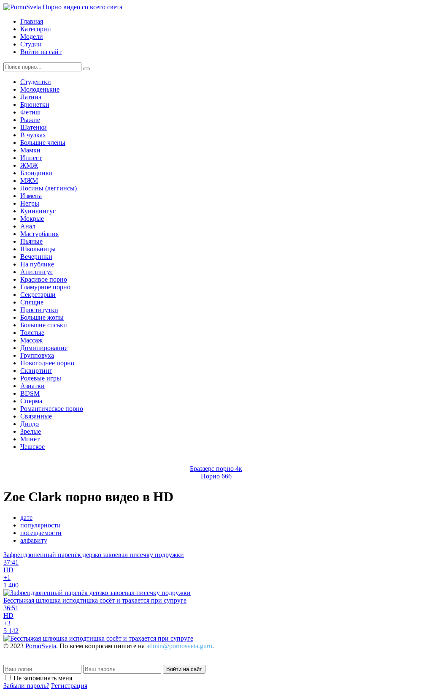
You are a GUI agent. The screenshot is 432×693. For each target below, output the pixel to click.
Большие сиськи (43, 325)
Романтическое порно (51, 408)
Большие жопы (42, 317)
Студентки (35, 81)
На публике (37, 264)
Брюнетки (34, 104)
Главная (31, 21)
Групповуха (37, 355)
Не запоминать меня (43, 678)
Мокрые (32, 218)
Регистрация (69, 685)
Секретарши (38, 294)
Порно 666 (216, 476)
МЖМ (29, 180)
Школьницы (38, 249)
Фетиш (30, 112)
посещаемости (41, 532)
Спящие (31, 302)
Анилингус (36, 271)
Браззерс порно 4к (216, 468)
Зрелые (30, 431)
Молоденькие (39, 89)
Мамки (30, 150)
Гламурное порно (45, 287)
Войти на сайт (41, 51)
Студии (31, 44)
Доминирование (44, 347)
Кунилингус (38, 211)
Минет (30, 439)
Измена (31, 195)
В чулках (33, 135)
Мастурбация (39, 233)
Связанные (36, 416)
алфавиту (33, 540)
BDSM (30, 393)
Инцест (31, 157)
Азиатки (32, 385)
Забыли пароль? (26, 685)
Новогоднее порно (47, 363)
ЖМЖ (29, 165)
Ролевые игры (40, 378)
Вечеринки (36, 256)
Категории (35, 29)
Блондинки (36, 173)
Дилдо (29, 423)
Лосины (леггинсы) (48, 188)
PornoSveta (40, 646)
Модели (31, 36)
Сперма (31, 401)
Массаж (31, 340)
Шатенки (33, 127)
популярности (40, 525)
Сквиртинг (36, 370)
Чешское (32, 446)
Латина (30, 97)
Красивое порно (43, 279)
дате (26, 517)
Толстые (32, 332)
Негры (29, 203)
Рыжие (30, 119)
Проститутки (39, 309)
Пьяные (31, 241)
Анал (27, 226)
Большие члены (42, 142)
